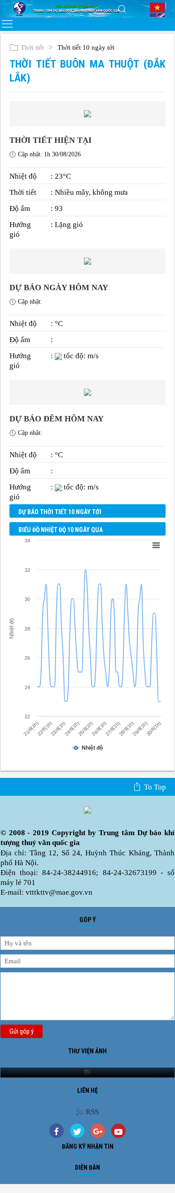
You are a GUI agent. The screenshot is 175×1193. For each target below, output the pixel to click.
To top (155, 787)
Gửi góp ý (21, 1031)
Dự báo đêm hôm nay (56, 418)
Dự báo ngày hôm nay (58, 287)
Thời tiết (32, 47)
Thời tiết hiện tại (50, 140)
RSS (92, 1111)
